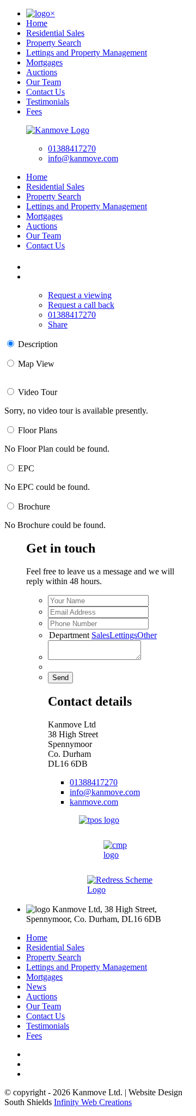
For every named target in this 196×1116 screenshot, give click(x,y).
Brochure (34, 506)
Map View (36, 363)
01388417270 (72, 148)
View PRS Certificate (120, 900)
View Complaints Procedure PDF (119, 830)
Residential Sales (55, 33)
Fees (34, 111)
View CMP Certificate (120, 865)
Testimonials (47, 101)
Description (38, 344)
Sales (100, 635)
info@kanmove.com (83, 158)
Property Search (53, 42)
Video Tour (37, 392)
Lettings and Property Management (86, 52)
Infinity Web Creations (93, 1102)
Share (58, 324)
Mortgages (44, 62)
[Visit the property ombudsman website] (99, 819)
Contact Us (45, 91)
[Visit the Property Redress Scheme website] (119, 889)
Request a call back (81, 305)
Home (36, 23)
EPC (26, 468)
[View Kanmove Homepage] (57, 130)
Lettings (123, 635)
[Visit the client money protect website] (119, 854)
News (36, 986)
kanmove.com (94, 801)
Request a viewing (80, 295)
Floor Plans (37, 430)
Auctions (41, 72)
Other (147, 635)
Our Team (43, 82)
